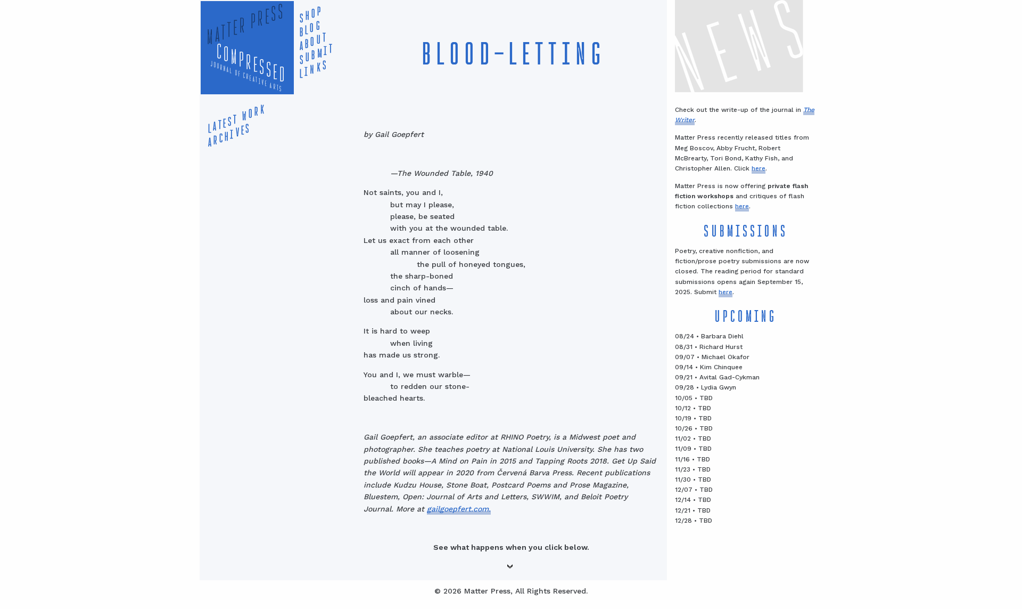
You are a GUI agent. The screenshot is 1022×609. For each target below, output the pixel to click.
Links (311, 69)
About (311, 41)
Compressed (249, 66)
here (758, 168)
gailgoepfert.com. (459, 509)
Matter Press (242, 25)
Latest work (235, 119)
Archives (227, 135)
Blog (308, 29)
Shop (308, 15)
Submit (314, 54)
